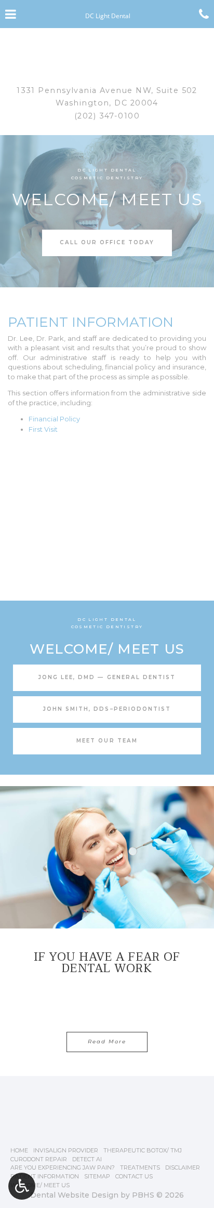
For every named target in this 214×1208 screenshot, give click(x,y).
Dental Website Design (74, 1195)
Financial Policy (54, 419)
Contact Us (134, 1176)
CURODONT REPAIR (38, 1159)
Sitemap (97, 1176)
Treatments (140, 1167)
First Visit (43, 429)
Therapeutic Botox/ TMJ (142, 1150)
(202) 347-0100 (107, 116)
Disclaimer (182, 1167)
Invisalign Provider (65, 1150)
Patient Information (44, 1176)
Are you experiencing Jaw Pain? (62, 1167)
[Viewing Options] (22, 1186)
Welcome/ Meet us (40, 1185)
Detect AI (87, 1159)
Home (19, 1150)
